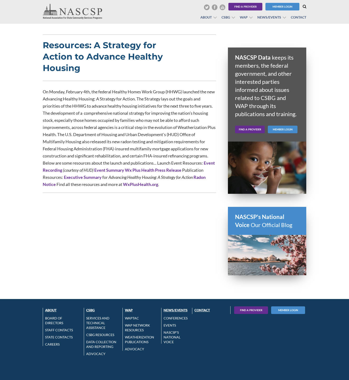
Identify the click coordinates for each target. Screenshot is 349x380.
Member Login (282, 6)
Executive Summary (83, 177)
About (206, 17)
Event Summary (109, 170)
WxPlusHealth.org (140, 184)
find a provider (250, 129)
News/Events (269, 17)
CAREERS (52, 344)
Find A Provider (251, 310)
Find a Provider (245, 6)
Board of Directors (54, 320)
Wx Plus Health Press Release (153, 170)
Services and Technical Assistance (97, 323)
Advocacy (95, 354)
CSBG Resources (100, 335)
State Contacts (59, 337)
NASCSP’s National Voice (172, 337)
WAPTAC (132, 318)
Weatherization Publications (139, 339)
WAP (244, 17)
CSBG (226, 17)
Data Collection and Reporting (101, 344)
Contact (298, 17)
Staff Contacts (59, 330)
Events (170, 325)
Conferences (176, 318)
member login (282, 129)
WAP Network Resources (137, 327)
